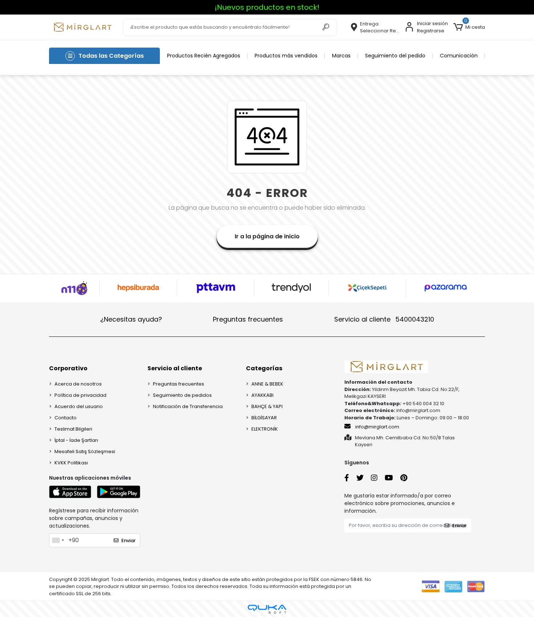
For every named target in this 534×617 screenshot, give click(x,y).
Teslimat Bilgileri (73, 429)
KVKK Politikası (71, 462)
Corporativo (68, 368)
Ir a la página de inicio (267, 236)
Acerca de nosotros (78, 383)
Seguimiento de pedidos (182, 395)
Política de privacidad (80, 395)
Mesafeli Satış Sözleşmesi (84, 451)
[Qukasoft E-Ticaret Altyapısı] (267, 609)
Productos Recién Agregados (203, 55)
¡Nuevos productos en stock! (267, 7)
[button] (469, 27)
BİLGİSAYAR (264, 417)
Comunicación (459, 55)
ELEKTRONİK (264, 429)
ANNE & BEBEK (267, 383)
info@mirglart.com (377, 426)
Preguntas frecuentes (248, 319)
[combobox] (57, 540)
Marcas (341, 55)
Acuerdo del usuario (78, 406)
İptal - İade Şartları (76, 440)
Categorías (264, 368)
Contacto (65, 417)
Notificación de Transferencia (188, 406)
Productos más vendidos (286, 55)
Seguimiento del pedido (395, 55)
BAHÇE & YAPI (267, 406)
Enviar (128, 540)
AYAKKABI (262, 395)
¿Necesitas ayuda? (131, 319)
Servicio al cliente (384, 319)
